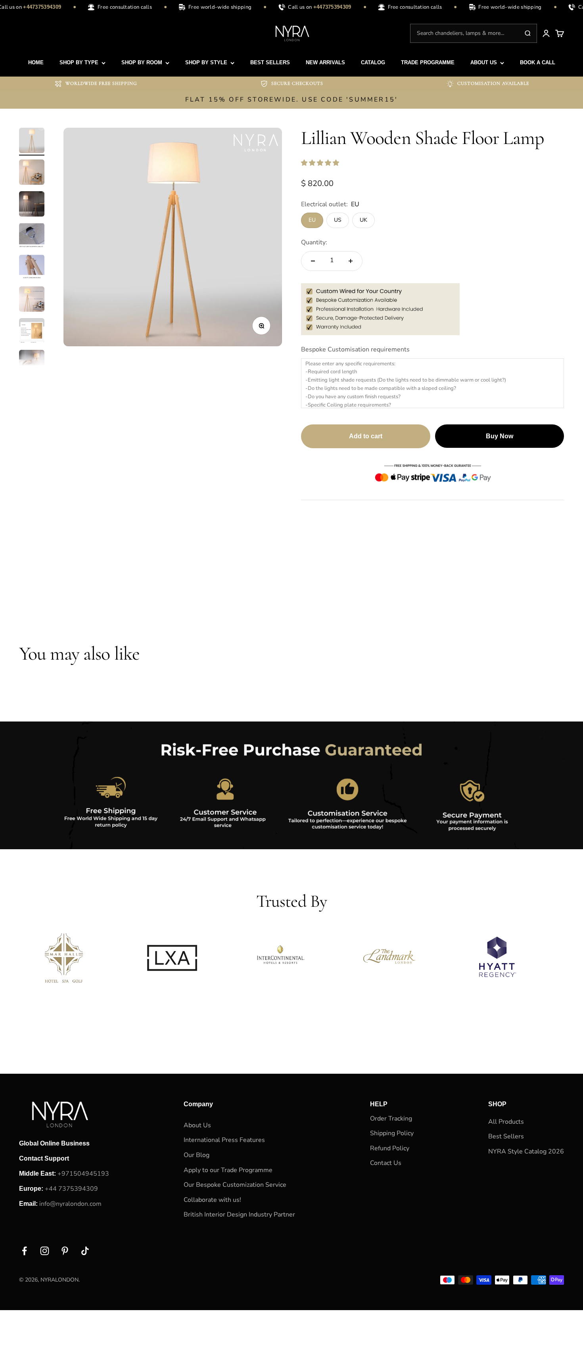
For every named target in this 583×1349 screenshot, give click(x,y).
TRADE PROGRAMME (428, 62)
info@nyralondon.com (70, 1203)
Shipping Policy (392, 1133)
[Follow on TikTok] (85, 1250)
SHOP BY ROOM (141, 62)
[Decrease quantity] (312, 261)
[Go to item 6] (31, 300)
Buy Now (499, 436)
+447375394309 (36, 7)
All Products (506, 1121)
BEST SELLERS (270, 62)
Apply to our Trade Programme (228, 1170)
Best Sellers (506, 1136)
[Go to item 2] (31, 173)
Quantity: (314, 242)
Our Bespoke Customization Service (235, 1184)
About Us (197, 1125)
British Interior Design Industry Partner (239, 1214)
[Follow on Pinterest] (64, 1250)
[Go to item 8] (31, 364)
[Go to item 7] (31, 332)
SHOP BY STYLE (206, 62)
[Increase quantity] (350, 261)
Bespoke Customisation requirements (355, 349)
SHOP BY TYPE (78, 62)
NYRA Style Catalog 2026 (526, 1151)
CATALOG (373, 62)
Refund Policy (389, 1148)
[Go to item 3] (31, 205)
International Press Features (224, 1140)
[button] (321, 163)
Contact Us (385, 1163)
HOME (36, 62)
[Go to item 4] (31, 237)
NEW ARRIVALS (325, 62)
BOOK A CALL (537, 62)
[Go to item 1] (31, 141)
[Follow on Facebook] (24, 1250)
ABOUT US (483, 62)
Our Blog (196, 1155)
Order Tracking (391, 1118)
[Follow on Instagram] (44, 1250)
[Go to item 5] (31, 268)
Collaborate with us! (212, 1199)
